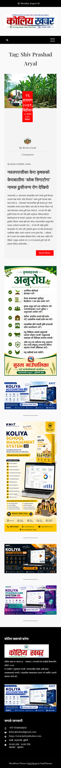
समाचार (28, 164)
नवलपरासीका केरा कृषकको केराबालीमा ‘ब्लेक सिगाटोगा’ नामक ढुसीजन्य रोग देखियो (28, 179)
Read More (45, 253)
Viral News (32, 763)
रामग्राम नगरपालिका (17, 164)
